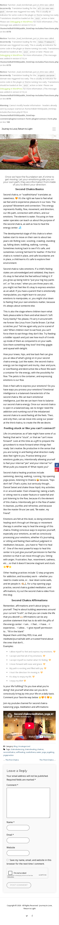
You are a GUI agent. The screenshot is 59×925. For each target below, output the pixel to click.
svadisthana (31, 752)
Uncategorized (24, 746)
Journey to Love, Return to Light (17, 129)
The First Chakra (12, 760)
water (38, 752)
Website (11, 847)
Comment (12, 784)
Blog (15, 746)
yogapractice (8, 755)
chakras (40, 749)
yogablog (50, 752)
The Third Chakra (47, 760)
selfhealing (20, 752)
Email (10, 834)
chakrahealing (30, 749)
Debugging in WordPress (21, 21)
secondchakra (9, 752)
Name (11, 822)
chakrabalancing (17, 749)
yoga (44, 752)
